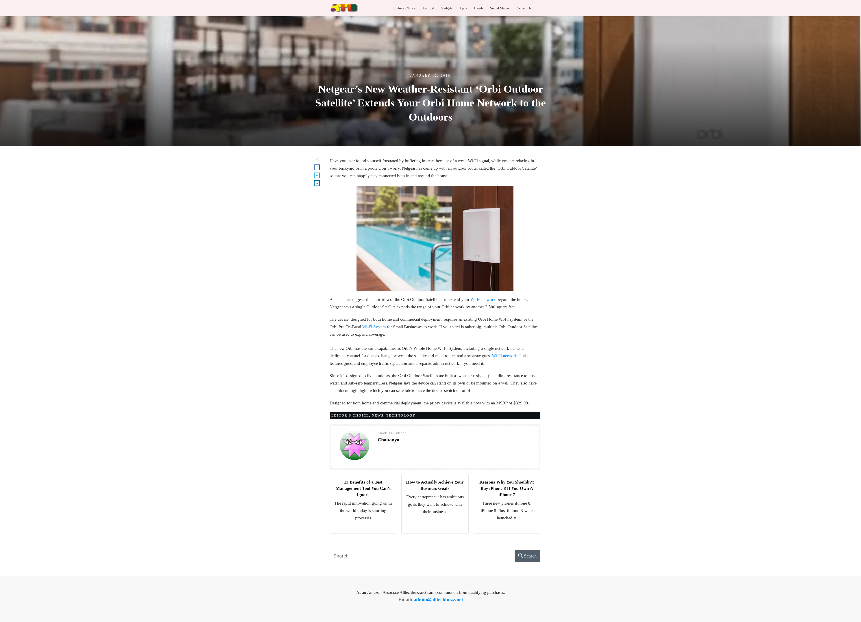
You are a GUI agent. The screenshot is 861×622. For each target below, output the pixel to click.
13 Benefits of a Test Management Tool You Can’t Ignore (363, 488)
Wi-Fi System (374, 326)
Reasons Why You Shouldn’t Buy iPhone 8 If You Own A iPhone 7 (506, 488)
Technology (400, 415)
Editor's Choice (350, 415)
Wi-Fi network (483, 299)
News (377, 415)
